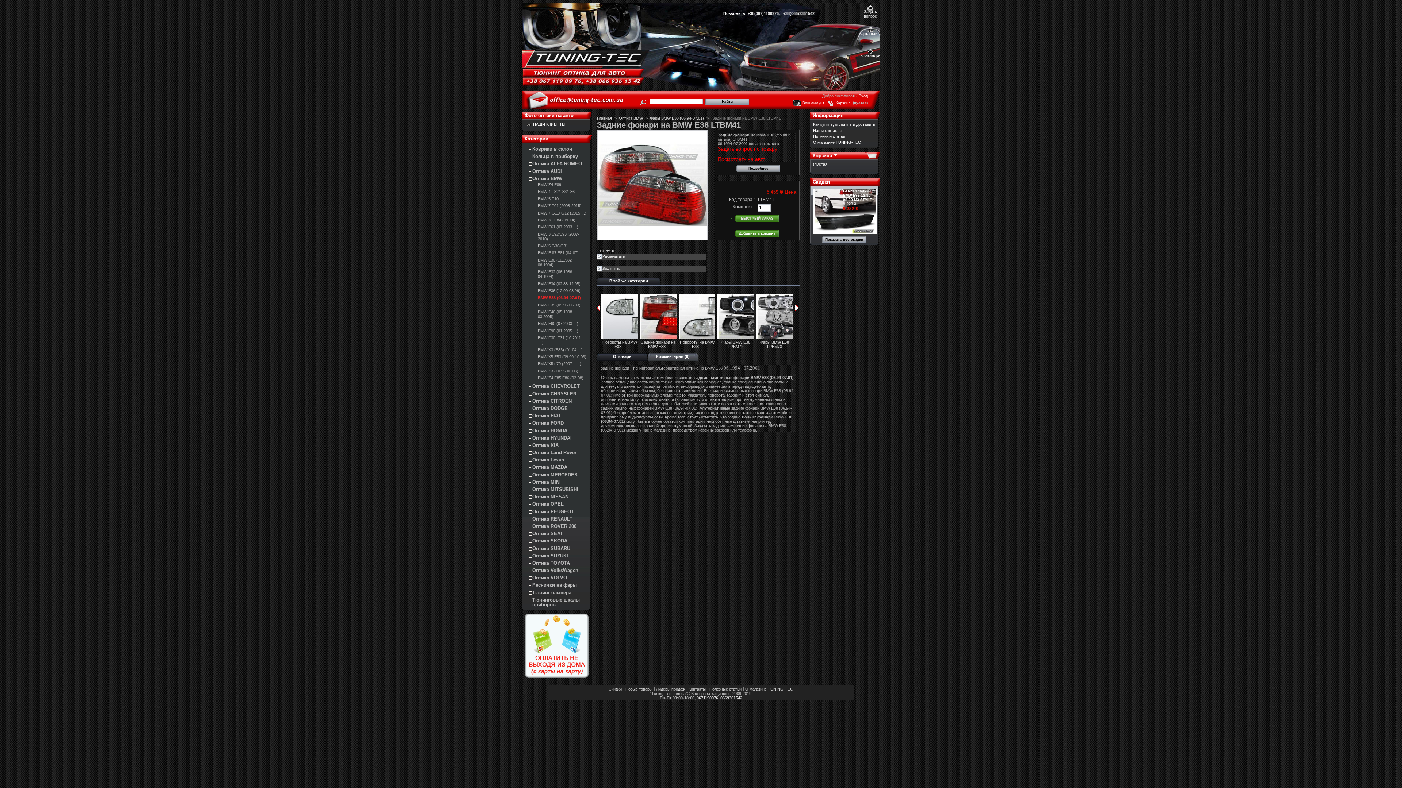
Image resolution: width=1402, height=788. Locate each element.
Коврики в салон (552, 149)
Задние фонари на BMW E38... (658, 344)
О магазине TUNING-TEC (837, 142)
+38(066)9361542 (799, 13)
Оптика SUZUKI (550, 556)
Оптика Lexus (548, 460)
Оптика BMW (547, 178)
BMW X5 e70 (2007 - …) (559, 364)
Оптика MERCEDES (555, 475)
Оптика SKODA (549, 541)
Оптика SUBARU (551, 548)
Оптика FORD (548, 423)
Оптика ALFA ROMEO (557, 163)
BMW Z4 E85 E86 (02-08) (560, 378)
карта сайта (870, 33)
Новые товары (638, 689)
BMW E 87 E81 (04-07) (558, 253)
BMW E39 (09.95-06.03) (559, 305)
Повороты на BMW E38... (619, 344)
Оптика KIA (545, 445)
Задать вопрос (870, 12)
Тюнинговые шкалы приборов (556, 602)
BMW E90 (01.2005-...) (558, 331)
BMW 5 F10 (548, 199)
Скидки (821, 182)
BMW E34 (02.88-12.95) (559, 284)
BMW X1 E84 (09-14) (556, 220)
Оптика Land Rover (554, 452)
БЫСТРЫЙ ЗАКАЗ (757, 218)
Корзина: (844, 103)
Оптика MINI (546, 482)
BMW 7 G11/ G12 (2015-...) (562, 213)
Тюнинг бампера (551, 592)
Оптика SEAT (547, 533)
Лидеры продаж (670, 689)
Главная (604, 118)
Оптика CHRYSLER (554, 394)
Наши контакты (827, 130)
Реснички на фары (554, 585)
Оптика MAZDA (549, 467)
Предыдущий (598, 308)
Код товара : (742, 199)
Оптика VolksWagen (555, 570)
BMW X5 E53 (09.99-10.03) (562, 357)
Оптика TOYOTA (551, 563)
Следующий (796, 308)
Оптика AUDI (547, 171)
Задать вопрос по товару (747, 149)
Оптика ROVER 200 (554, 526)
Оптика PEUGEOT (553, 511)
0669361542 (731, 698)
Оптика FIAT (546, 415)
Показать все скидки (844, 239)
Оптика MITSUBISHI (555, 489)
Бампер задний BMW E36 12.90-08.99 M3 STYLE (857, 195)
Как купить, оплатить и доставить (844, 124)
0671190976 (707, 698)
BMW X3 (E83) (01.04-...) (560, 350)
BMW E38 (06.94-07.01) (559, 298)
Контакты (697, 689)
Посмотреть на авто (742, 159)
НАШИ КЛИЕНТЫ (549, 124)
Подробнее (758, 168)
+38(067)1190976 (763, 13)
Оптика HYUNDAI (552, 438)
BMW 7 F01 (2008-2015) (560, 206)
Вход (863, 96)
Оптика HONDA (549, 430)
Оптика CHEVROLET (556, 386)
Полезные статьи (829, 136)
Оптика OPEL (548, 504)
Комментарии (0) (673, 356)
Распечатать (613, 256)
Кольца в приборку (555, 156)
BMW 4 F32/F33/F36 (556, 191)
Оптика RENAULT (552, 519)
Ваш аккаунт (813, 103)
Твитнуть (605, 250)
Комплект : (744, 206)
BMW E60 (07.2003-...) (558, 323)
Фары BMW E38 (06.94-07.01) (677, 118)
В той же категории (628, 281)
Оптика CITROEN (552, 401)
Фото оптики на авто (549, 115)
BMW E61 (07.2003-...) (558, 227)
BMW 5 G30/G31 (553, 246)
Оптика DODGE (550, 408)
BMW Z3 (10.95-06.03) (558, 371)
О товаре (622, 356)
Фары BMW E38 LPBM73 (774, 344)
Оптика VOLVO (549, 577)
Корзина (822, 155)
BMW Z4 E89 (549, 184)
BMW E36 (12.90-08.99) (559, 291)
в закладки (870, 55)
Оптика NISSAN (550, 496)
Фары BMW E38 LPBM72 (735, 344)
